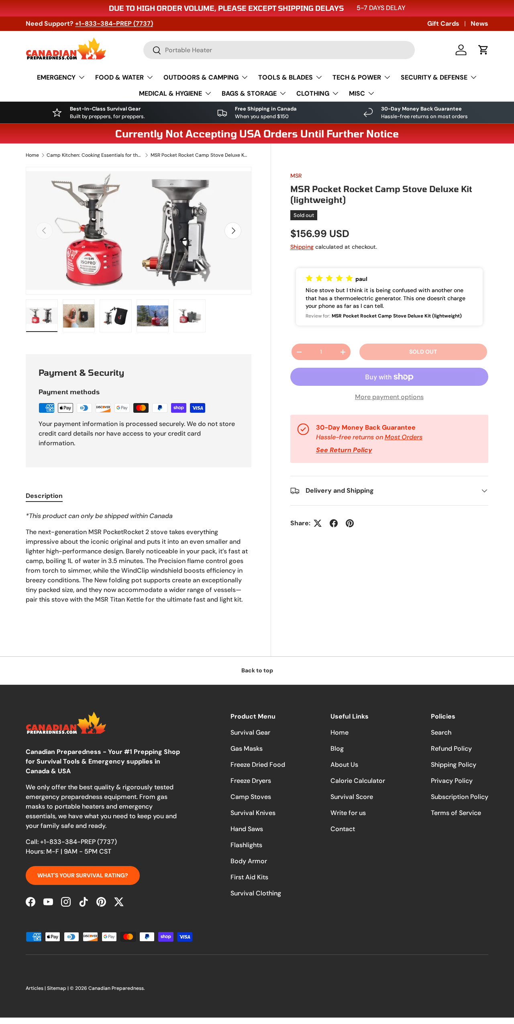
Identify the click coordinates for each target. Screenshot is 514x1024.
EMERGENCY (56, 77)
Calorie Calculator (357, 780)
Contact (342, 829)
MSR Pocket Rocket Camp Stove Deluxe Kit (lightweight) (199, 155)
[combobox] (279, 50)
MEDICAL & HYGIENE (170, 93)
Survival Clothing (255, 893)
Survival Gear (250, 732)
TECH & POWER (356, 77)
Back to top (257, 670)
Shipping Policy (453, 764)
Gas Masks (246, 748)
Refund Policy (451, 748)
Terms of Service (456, 813)
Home (32, 155)
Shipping (302, 246)
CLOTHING (312, 93)
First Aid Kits (249, 877)
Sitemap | (58, 988)
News (479, 23)
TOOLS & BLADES (285, 77)
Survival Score (351, 797)
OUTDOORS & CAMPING (201, 77)
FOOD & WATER (119, 77)
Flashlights (246, 845)
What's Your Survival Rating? (82, 875)
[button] (483, 50)
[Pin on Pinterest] (350, 523)
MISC (357, 93)
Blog (337, 748)
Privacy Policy (452, 780)
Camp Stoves (250, 797)
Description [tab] (44, 496)
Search (441, 732)
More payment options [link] (389, 397)
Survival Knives (252, 813)
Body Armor (248, 861)
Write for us (348, 813)
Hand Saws (246, 829)
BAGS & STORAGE (249, 93)
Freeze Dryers (250, 780)
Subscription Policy (459, 797)
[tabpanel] (138, 566)
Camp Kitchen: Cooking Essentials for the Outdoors (95, 155)
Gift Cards (443, 23)
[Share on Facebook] (334, 523)
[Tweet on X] (318, 523)
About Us (344, 764)
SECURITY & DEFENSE (434, 77)
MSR (296, 175)
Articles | (36, 988)
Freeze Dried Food (257, 764)
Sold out (423, 351)
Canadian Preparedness (116, 988)
